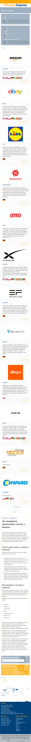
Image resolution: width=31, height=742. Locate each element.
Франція (17, 729)
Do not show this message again (17, 740)
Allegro (5, 382)
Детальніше (24, 80)
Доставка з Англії (5, 719)
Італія (17, 725)
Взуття (7, 28)
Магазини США (19, 718)
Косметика (6, 33)
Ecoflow (5, 302)
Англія (5, 18)
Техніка (7, 42)
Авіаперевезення (5, 707)
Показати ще (17, 506)
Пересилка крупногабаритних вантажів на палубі (12, 713)
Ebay (4, 103)
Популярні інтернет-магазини (11, 39)
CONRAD (6, 492)
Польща (5, 680)
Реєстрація (15, 671)
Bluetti (5, 342)
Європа (7, 21)
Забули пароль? (15, 673)
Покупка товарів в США (6, 705)
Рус (5, 1)
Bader (5, 461)
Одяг (6, 36)
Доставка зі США (5, 718)
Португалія (18, 730)
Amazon (5, 69)
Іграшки (6, 31)
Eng (7, 1)
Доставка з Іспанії (5, 725)
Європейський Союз (20, 722)
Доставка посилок (5, 709)
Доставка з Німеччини (6, 720)
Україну (3, 695)
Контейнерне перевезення (7, 706)
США (5, 16)
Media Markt (7, 185)
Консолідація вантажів (6, 710)
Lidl (4, 144)
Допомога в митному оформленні (8, 712)
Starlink (5, 264)
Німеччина (18, 723)
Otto (4, 225)
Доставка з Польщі (5, 722)
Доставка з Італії (5, 723)
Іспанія (17, 726)
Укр (2, 1)
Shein (4, 423)
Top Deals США (19, 719)
